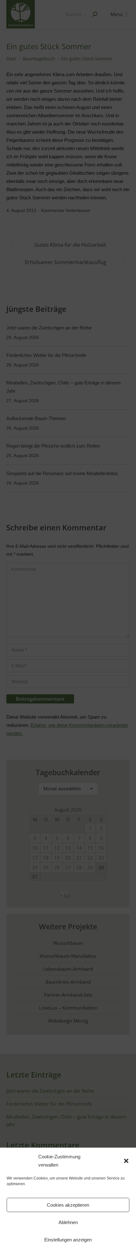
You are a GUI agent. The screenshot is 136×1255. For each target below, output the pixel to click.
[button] (126, 1161)
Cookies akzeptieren (68, 1205)
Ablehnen (68, 1222)
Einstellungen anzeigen (68, 1239)
